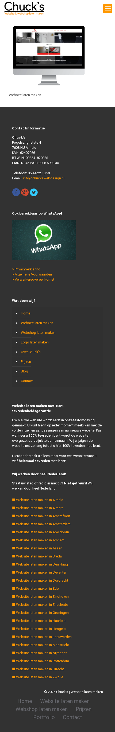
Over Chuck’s (31, 352)
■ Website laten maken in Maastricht (40, 645)
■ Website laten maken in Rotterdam (40, 661)
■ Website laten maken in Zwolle (37, 677)
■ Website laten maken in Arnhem (38, 540)
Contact (27, 381)
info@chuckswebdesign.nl (43, 178)
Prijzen (26, 362)
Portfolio (44, 717)
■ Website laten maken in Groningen (40, 613)
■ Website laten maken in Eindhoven (40, 597)
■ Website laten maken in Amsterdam (41, 524)
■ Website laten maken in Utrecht (38, 669)
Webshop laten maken (38, 333)
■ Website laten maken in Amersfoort (41, 516)
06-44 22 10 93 (39, 173)
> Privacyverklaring (26, 269)
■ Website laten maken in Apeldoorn (40, 532)
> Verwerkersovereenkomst (33, 279)
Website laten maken (37, 323)
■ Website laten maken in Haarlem (39, 621)
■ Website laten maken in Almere (37, 508)
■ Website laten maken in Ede (35, 588)
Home (25, 313)
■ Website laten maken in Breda (37, 556)
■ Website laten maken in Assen (37, 548)
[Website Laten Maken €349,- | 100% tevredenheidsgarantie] (24, 8)
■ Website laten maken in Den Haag (40, 564)
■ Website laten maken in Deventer (39, 572)
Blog (24, 371)
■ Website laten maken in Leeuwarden (42, 637)
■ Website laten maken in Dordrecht (40, 580)
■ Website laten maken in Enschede (40, 605)
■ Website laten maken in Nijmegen (39, 653)
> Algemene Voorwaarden (32, 274)
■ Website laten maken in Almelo (37, 500)
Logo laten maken (35, 342)
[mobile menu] (107, 8)
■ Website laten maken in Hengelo (39, 629)
